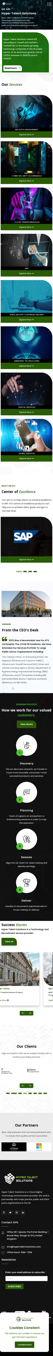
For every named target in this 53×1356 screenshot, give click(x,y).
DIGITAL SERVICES (26, 407)
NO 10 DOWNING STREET (18, 988)
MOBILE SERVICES (27, 453)
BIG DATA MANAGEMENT (26, 129)
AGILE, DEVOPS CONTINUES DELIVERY (27, 314)
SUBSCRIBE (14, 1286)
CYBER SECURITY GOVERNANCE (27, 175)
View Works (26, 724)
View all (9, 941)
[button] (19, 571)
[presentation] (23, 1013)
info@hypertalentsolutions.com (24, 1246)
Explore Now (25, 134)
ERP (27, 268)
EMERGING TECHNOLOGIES (26, 360)
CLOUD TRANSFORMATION (26, 222)
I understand (25, 1344)
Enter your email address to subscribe (25, 1272)
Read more (11, 68)
